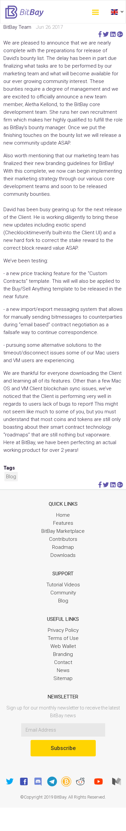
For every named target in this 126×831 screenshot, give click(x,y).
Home (63, 515)
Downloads (63, 555)
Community (63, 593)
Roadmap (63, 547)
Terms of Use (63, 638)
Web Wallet (63, 646)
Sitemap (63, 678)
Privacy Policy (63, 630)
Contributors (63, 539)
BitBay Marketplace (63, 531)
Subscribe (63, 748)
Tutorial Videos (63, 585)
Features (63, 523)
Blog (11, 477)
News (63, 670)
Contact (63, 662)
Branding (63, 654)
